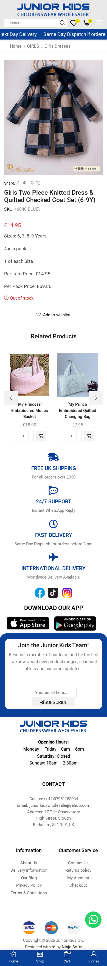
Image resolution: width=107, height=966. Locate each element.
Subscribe (55, 702)
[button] (41, 436)
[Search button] (62, 23)
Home (16, 46)
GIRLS (33, 46)
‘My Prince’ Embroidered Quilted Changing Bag (77, 410)
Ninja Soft (71, 946)
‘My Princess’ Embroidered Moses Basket (29, 410)
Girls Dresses (57, 46)
